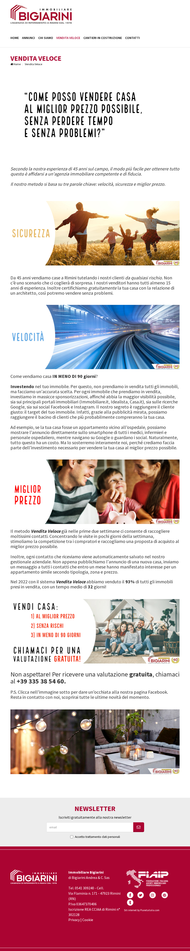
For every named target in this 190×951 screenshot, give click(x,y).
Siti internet (130, 910)
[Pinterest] (164, 894)
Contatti (132, 38)
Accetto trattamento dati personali (97, 837)
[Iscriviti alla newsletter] (138, 827)
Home (14, 38)
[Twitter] (140, 894)
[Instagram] (152, 894)
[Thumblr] (130, 902)
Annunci (28, 38)
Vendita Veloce (68, 38)
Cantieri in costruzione (102, 38)
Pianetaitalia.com (149, 910)
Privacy (74, 919)
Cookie (87, 919)
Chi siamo (45, 38)
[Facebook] (130, 894)
